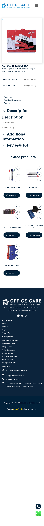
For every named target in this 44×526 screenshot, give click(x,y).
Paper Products (13, 69)
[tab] (23, 97)
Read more (13, 195)
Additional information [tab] (14, 136)
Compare (17, 180)
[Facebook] (22, 315)
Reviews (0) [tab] (17, 145)
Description (8, 97)
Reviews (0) (8, 103)
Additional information (12, 100)
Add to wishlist (17, 168)
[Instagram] (25, 315)
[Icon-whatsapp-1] (18, 315)
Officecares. (21, 403)
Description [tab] (18, 110)
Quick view (17, 174)
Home (4, 69)
